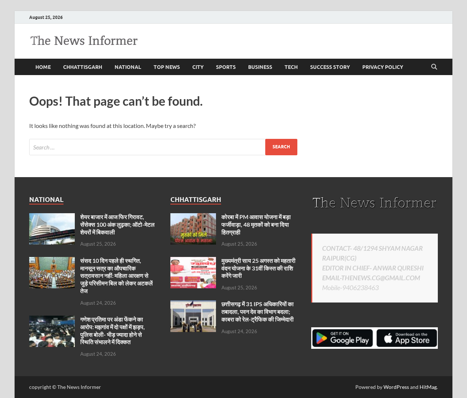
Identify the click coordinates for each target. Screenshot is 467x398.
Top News (167, 67)
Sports (226, 67)
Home (43, 67)
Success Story (330, 67)
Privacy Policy (382, 67)
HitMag (428, 387)
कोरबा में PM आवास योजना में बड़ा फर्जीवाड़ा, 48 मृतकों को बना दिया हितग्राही (256, 224)
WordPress (396, 387)
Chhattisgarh (82, 67)
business (260, 67)
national (128, 67)
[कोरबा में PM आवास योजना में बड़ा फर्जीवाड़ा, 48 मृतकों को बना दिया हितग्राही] (193, 217)
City (198, 67)
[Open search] (434, 67)
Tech (291, 67)
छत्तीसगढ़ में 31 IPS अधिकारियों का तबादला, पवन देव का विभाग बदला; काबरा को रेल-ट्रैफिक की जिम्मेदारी (257, 311)
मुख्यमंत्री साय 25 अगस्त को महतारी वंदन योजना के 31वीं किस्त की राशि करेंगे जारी (258, 268)
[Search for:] (163, 147)
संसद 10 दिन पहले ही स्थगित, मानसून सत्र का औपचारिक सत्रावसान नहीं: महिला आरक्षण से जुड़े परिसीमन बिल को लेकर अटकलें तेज (116, 275)
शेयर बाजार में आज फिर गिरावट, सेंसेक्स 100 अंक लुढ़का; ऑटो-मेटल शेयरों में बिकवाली (117, 224)
